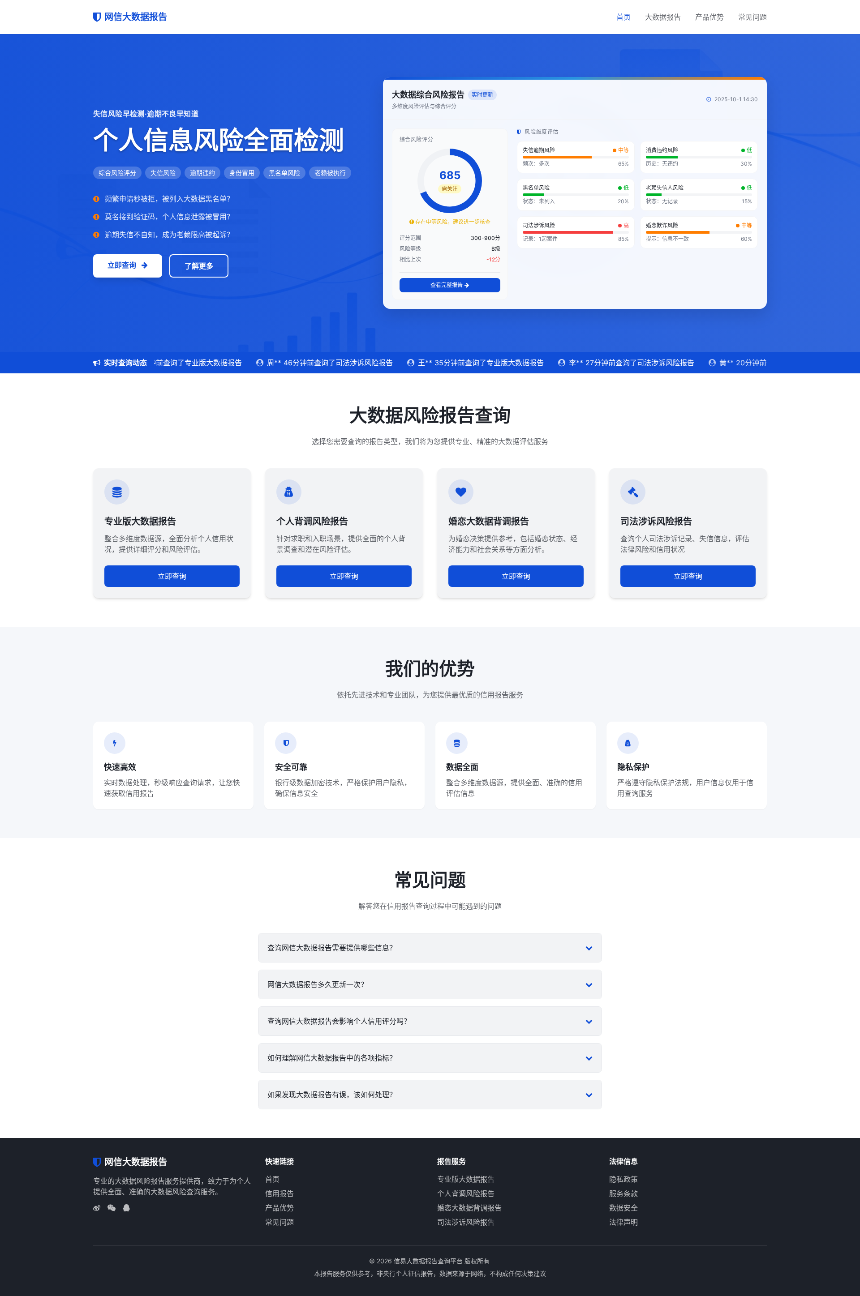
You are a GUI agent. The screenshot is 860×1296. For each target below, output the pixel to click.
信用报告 (279, 1193)
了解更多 (199, 265)
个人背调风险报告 (465, 1193)
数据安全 (623, 1207)
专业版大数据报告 (465, 1179)
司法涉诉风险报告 (465, 1222)
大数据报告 (663, 17)
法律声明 (623, 1222)
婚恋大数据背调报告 (469, 1207)
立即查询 (123, 265)
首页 (623, 17)
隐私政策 (623, 1179)
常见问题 (752, 17)
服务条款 (623, 1193)
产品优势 (709, 17)
